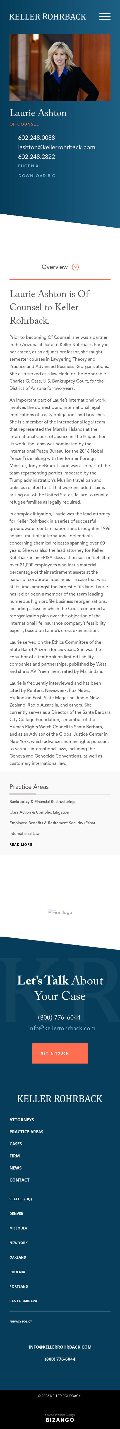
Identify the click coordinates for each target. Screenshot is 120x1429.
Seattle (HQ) (20, 1199)
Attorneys (21, 1119)
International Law (24, 833)
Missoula (18, 1228)
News (15, 1168)
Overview (55, 267)
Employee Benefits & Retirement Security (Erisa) (52, 823)
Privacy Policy (20, 1321)
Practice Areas (26, 1131)
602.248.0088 (36, 138)
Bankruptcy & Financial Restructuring (42, 801)
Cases (15, 1144)
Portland (18, 1286)
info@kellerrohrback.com (61, 1029)
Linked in (68, 1373)
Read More (20, 844)
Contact (19, 1180)
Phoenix (28, 166)
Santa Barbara (23, 1301)
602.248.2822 (36, 157)
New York (18, 1242)
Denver (16, 1213)
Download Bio (37, 175)
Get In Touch (55, 1053)
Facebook (52, 1373)
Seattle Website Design (60, 1415)
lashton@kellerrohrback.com (56, 147)
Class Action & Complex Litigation (39, 812)
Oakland (17, 1257)
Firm (14, 1156)
